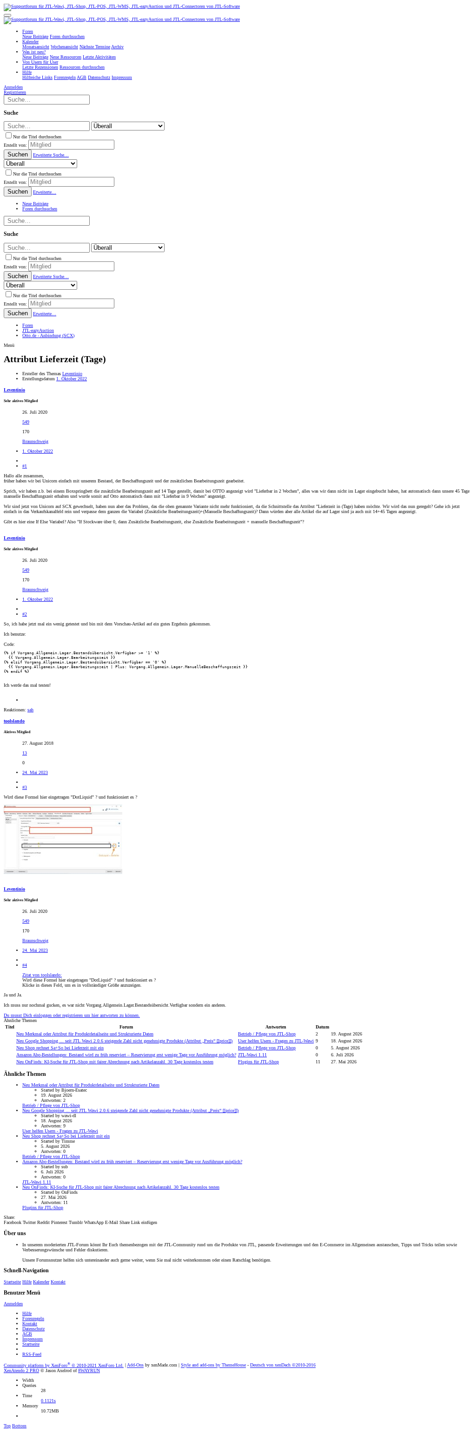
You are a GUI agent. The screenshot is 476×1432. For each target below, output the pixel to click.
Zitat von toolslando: (42, 974)
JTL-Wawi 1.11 (252, 1054)
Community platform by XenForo (64, 1365)
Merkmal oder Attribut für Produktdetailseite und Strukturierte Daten (84, 1033)
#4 (24, 965)
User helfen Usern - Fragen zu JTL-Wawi (276, 1040)
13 (24, 752)
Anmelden (13, 1303)
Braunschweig (35, 441)
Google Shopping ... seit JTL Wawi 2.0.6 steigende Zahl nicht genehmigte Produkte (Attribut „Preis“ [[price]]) (124, 1040)
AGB (27, 1333)
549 (25, 421)
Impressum (32, 1338)
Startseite (12, 1281)
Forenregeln (33, 1318)
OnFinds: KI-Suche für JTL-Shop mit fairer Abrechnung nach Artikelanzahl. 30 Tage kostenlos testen (114, 1061)
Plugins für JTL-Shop (258, 1061)
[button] (7, 15)
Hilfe (27, 1281)
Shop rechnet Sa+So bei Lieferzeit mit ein (60, 1047)
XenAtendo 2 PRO (21, 1370)
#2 (24, 614)
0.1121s (48, 1400)
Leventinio (72, 373)
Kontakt (58, 1281)
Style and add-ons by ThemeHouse (213, 1365)
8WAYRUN (89, 1370)
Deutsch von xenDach (283, 1365)
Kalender (41, 1281)
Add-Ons (135, 1365)
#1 (24, 466)
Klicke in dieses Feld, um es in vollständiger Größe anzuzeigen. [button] (82, 985)
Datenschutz (33, 1328)
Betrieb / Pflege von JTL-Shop (267, 1033)
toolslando (14, 720)
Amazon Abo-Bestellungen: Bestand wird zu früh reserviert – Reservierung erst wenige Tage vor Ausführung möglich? (126, 1054)
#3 (24, 787)
